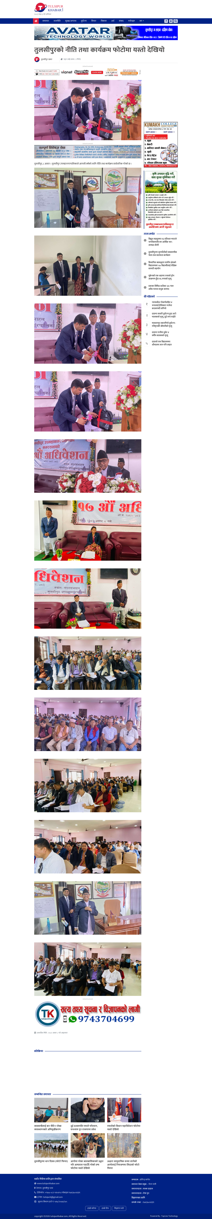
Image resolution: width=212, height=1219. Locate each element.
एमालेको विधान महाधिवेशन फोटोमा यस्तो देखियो (123, 1128)
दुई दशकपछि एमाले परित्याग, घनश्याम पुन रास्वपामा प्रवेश (84, 1128)
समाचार (45, 21)
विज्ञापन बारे (119, 1208)
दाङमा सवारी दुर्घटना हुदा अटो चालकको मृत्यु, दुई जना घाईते (164, 315)
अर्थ (112, 21)
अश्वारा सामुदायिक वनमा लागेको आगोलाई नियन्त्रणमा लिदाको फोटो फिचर (123, 1164)
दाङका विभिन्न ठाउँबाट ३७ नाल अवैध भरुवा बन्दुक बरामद (160, 287)
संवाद (121, 21)
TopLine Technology (169, 1216)
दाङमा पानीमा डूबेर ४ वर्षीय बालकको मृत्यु (160, 334)
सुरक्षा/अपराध (70, 21)
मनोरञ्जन (131, 21)
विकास (104, 21)
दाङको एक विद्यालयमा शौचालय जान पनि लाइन (162, 343)
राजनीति (57, 21)
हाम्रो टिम (105, 1208)
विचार (93, 21)
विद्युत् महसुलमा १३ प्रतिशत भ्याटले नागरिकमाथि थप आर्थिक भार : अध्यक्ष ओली (162, 242)
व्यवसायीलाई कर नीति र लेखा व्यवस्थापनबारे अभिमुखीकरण (47, 1128)
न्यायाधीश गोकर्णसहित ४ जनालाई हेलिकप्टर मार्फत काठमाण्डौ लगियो (162, 305)
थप (140, 21)
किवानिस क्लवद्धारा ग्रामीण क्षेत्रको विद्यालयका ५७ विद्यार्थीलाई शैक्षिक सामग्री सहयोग (162, 265)
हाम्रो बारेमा (91, 1208)
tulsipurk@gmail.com (53, 1197)
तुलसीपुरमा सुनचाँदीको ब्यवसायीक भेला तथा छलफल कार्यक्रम (162, 253)
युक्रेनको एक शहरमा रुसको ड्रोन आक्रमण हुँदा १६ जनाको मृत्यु (161, 277)
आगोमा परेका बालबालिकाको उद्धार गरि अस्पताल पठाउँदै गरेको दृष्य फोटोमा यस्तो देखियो (87, 1164)
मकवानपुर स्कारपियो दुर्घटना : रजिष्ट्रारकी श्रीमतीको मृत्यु (164, 324)
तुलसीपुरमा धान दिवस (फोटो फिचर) (51, 1161)
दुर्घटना (84, 21)
